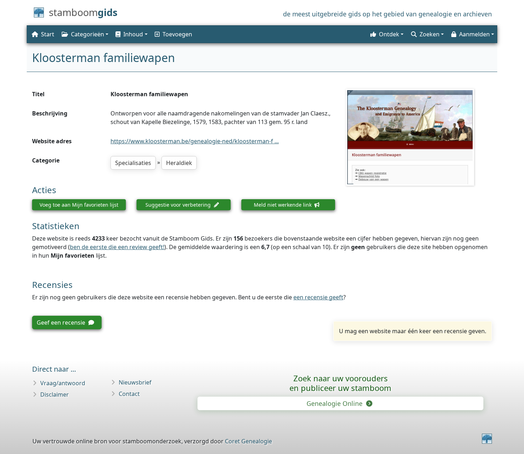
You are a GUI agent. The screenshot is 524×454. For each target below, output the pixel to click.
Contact (129, 394)
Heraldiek (179, 163)
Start (47, 34)
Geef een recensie (62, 322)
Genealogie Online (335, 403)
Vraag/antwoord (62, 383)
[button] (130, 34)
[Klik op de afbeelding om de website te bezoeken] (419, 137)
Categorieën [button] (87, 34)
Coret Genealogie (248, 441)
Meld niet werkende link (283, 204)
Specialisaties (133, 163)
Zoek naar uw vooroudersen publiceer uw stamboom (340, 383)
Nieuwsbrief (135, 382)
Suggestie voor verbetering (178, 204)
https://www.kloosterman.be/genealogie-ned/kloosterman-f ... (195, 141)
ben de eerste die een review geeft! (117, 247)
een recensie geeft (318, 297)
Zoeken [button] (430, 34)
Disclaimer (54, 394)
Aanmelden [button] (474, 34)
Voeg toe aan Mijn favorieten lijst (79, 204)
